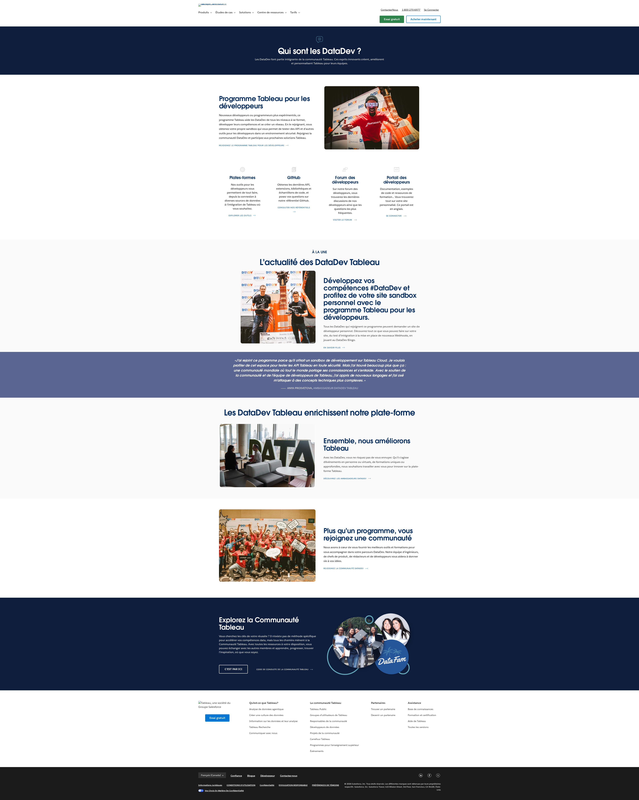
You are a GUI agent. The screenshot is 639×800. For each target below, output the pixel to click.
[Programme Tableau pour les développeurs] (371, 117)
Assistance (414, 703)
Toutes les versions (418, 727)
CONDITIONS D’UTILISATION (241, 785)
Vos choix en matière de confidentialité (224, 790)
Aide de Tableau (417, 721)
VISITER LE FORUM (345, 220)
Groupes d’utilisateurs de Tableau (328, 715)
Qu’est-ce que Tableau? (263, 703)
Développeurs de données (324, 727)
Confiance (236, 775)
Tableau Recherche (259, 727)
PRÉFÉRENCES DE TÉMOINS (325, 785)
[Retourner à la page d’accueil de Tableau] (212, 3)
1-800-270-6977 (411, 9)
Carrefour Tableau (320, 739)
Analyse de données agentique (266, 709)
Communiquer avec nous (263, 733)
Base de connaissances (420, 709)
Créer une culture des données (266, 715)
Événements (316, 751)
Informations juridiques (210, 785)
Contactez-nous (389, 9)
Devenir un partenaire (383, 715)
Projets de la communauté (324, 733)
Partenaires (378, 703)
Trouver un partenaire (383, 709)
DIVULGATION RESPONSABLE (293, 785)
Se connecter (431, 9)
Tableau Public (318, 709)
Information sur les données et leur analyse (273, 721)
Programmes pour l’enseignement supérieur (334, 745)
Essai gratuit (392, 19)
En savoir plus (331, 347)
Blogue (251, 775)
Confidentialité (267, 785)
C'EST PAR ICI (233, 669)
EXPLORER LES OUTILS (240, 215)
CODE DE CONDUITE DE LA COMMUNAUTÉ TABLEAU (282, 669)
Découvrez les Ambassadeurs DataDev (344, 478)
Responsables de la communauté (328, 721)
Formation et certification (422, 715)
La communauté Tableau (325, 703)
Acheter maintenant (423, 19)
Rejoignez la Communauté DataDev (343, 568)
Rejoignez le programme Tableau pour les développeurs (251, 145)
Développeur (267, 775)
